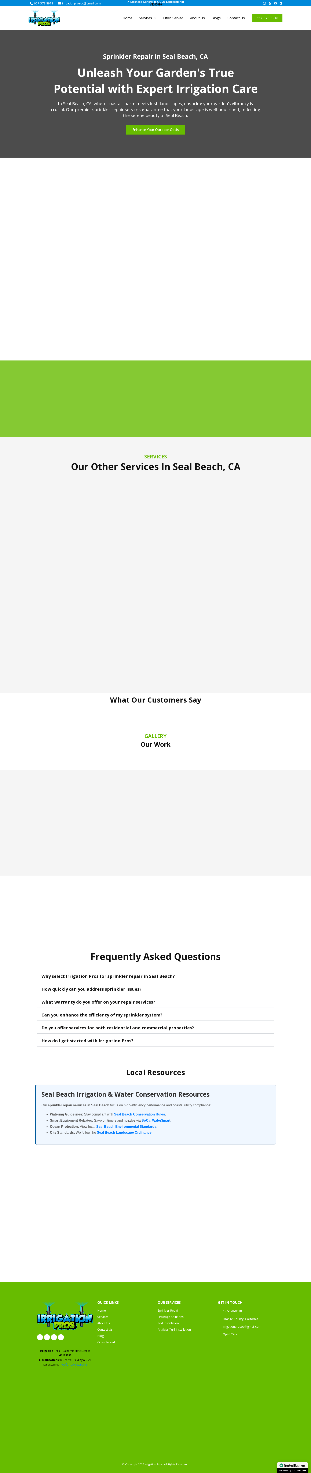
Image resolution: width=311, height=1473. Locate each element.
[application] (154, 18)
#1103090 (156, 4)
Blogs (216, 18)
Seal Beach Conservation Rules (139, 1114)
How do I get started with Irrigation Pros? (87, 1041)
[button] (267, 18)
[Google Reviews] (280, 3)
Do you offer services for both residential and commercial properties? (117, 1028)
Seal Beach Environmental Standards (126, 1126)
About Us (197, 18)
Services (103, 1317)
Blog (100, 1336)
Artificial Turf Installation (174, 1329)
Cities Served (173, 18)
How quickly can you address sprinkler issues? (91, 989)
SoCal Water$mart (156, 1120)
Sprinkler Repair (168, 1310)
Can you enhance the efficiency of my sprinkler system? (101, 1015)
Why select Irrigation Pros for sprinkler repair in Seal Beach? (108, 976)
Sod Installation (168, 1323)
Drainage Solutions (171, 1317)
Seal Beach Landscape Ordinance (124, 1132)
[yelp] (269, 3)
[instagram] (264, 3)
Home (127, 18)
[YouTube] (275, 3)
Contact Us (236, 18)
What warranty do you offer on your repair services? (98, 1002)
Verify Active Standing (74, 1364)
